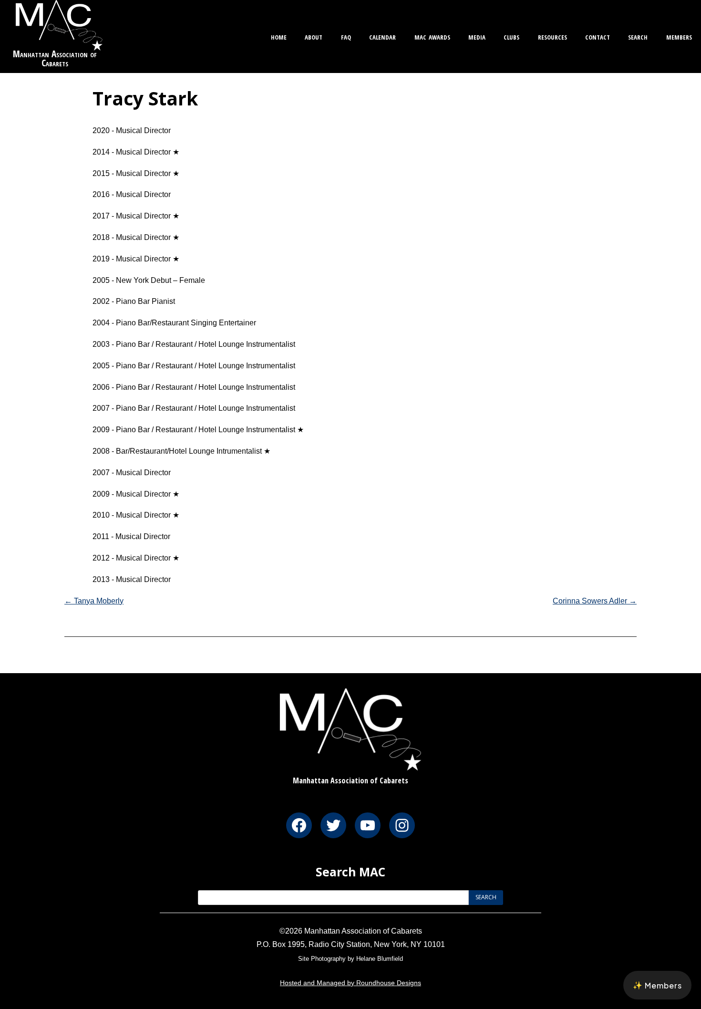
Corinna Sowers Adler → (595, 601)
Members (679, 36)
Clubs (511, 36)
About (313, 36)
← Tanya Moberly (94, 601)
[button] (657, 985)
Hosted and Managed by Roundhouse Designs (350, 983)
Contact (597, 36)
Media (476, 36)
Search (638, 36)
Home (279, 36)
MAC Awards (432, 36)
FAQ (346, 36)
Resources (552, 36)
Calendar (382, 36)
